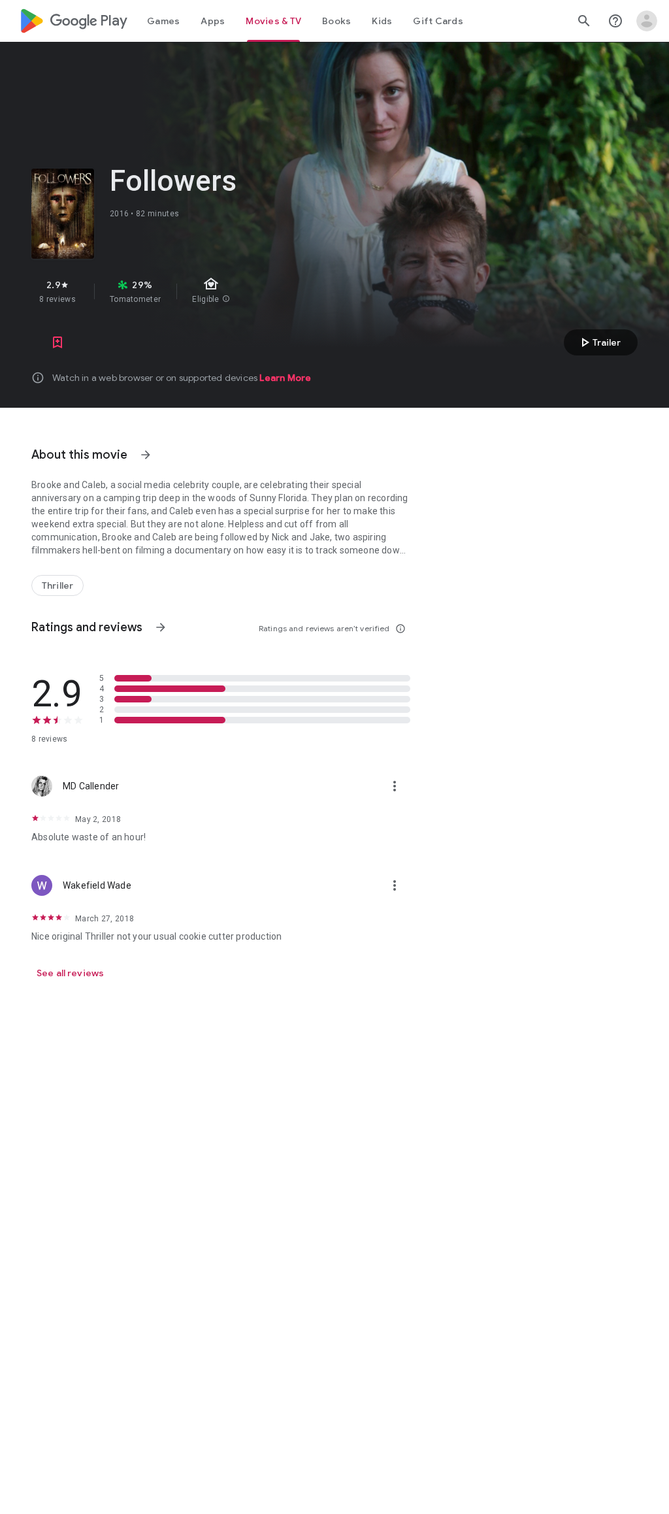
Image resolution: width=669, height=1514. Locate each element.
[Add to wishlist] (57, 342)
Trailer (599, 342)
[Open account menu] (646, 21)
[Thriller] (57, 585)
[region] (253, 291)
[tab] (163, 21)
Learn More (285, 378)
